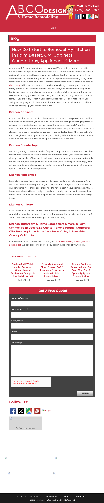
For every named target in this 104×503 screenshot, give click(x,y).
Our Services (51, 496)
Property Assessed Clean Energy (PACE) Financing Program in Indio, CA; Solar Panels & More (52, 270)
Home (19, 496)
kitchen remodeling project (67, 241)
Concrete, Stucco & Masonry (26, 481)
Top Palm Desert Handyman (25, 428)
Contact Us (80, 496)
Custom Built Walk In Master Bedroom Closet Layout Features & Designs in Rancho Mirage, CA (23, 270)
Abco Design (15, 85)
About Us (33, 496)
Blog (66, 496)
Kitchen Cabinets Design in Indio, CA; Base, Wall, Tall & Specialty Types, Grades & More (81, 270)
